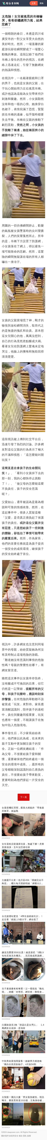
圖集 (42, 3)
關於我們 (5, 1136)
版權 (29, 1136)
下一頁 (23, 797)
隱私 (25, 1136)
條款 (20, 1136)
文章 (34, 3)
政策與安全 (13, 1136)
